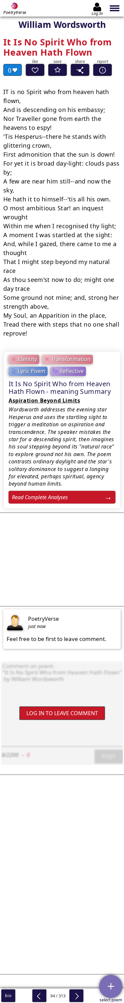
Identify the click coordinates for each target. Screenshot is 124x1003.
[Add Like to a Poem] (35, 70)
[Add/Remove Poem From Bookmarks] (57, 70)
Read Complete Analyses (40, 497)
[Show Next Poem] (76, 995)
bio (8, 995)
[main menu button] (115, 8)
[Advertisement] (62, 559)
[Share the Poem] (80, 70)
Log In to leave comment (62, 713)
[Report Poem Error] (102, 70)
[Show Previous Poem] (39, 995)
